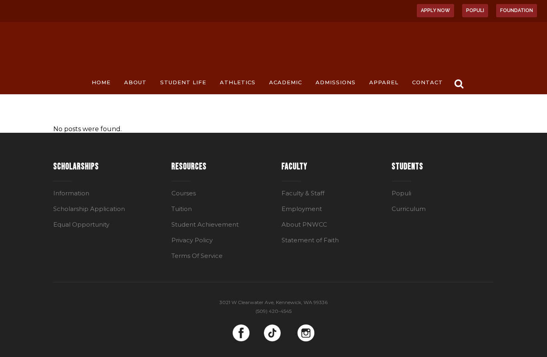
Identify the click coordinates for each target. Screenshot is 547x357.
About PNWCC (304, 224)
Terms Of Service (197, 256)
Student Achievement (205, 224)
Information (71, 193)
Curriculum (409, 209)
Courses (183, 193)
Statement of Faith (310, 240)
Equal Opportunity (81, 224)
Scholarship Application (89, 209)
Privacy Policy (192, 240)
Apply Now (435, 10)
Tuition (181, 209)
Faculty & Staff (303, 193)
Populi (475, 10)
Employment (302, 209)
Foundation (516, 10)
